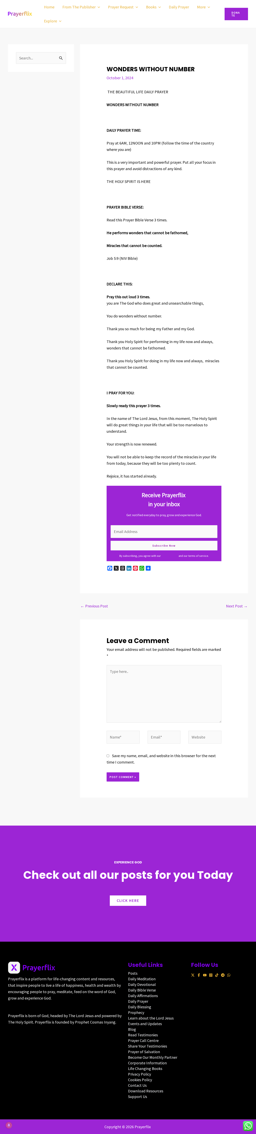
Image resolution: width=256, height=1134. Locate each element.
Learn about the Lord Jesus (151, 1018)
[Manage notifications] (9, 1125)
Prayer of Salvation (144, 1051)
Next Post (237, 605)
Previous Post (94, 605)
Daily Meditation (142, 978)
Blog (132, 1029)
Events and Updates (145, 1023)
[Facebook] (199, 975)
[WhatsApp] (229, 975)
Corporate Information (147, 1062)
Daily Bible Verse (142, 990)
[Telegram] (223, 975)
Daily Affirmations (143, 995)
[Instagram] (211, 975)
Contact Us (137, 1085)
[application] (98, 7)
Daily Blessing (139, 1006)
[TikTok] (217, 975)
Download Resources (145, 1090)
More (201, 6)
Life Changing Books (145, 1068)
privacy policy (169, 556)
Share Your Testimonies (147, 1046)
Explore (50, 20)
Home (49, 6)
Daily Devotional (142, 984)
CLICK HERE (128, 900)
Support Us (137, 1096)
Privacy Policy (139, 1074)
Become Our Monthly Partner (152, 1057)
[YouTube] (205, 975)
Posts (132, 973)
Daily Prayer (179, 6)
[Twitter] (193, 975)
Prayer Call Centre (143, 1040)
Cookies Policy (140, 1079)
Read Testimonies (143, 1034)
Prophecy (136, 1012)
